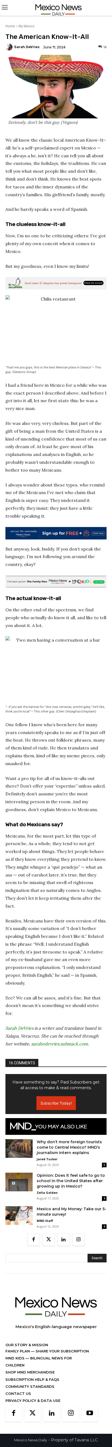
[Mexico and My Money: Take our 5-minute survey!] (19, 1215)
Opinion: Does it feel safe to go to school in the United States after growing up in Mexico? (71, 1181)
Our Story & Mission (26, 1345)
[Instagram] (78, 1239)
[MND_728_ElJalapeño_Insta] (56, 283)
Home (10, 26)
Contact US (18, 1393)
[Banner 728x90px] (56, 581)
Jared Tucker (47, 1159)
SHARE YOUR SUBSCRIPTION (62, 1351)
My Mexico (26, 26)
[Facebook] (33, 1239)
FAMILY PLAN (18, 1351)
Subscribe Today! (56, 1103)
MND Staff (45, 1221)
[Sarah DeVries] (9, 47)
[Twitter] (48, 1239)
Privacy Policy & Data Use (32, 1400)
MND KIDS (15, 1358)
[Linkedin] (63, 1239)
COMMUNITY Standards (29, 1386)
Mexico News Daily (30, 1440)
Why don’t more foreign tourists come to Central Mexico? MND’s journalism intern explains (69, 1147)
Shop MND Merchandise (30, 1372)
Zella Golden (47, 1193)
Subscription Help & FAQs (32, 1379)
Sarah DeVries (26, 47)
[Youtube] (90, 1413)
